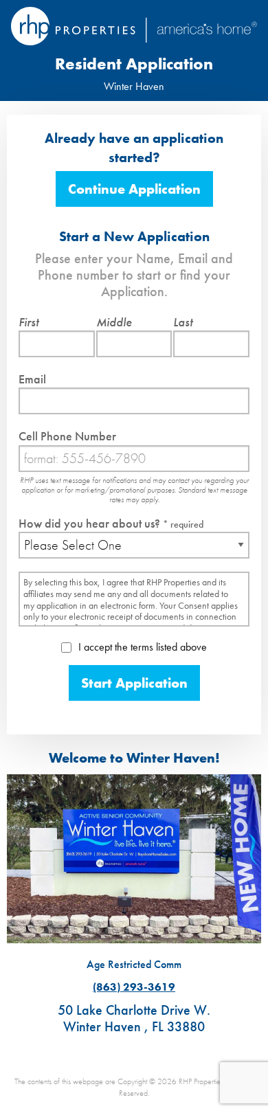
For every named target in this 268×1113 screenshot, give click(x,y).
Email (32, 379)
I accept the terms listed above (141, 647)
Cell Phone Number (67, 436)
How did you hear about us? (111, 523)
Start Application (134, 683)
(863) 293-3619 (134, 987)
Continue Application (134, 189)
